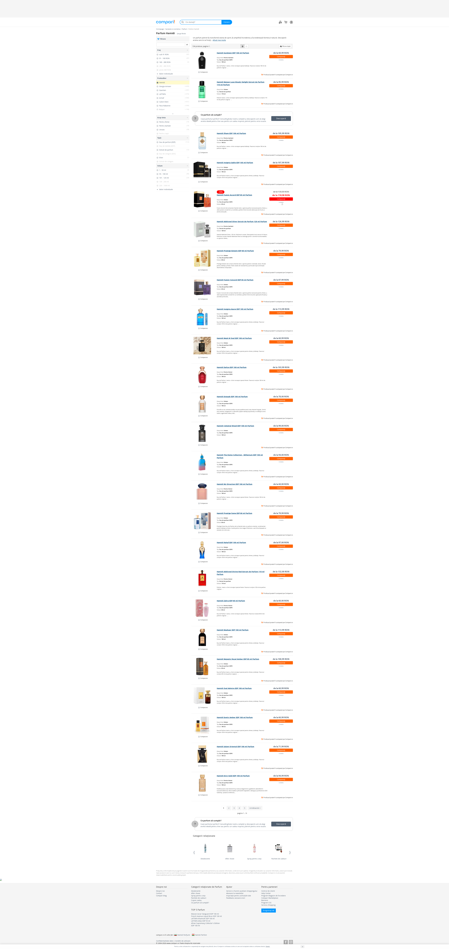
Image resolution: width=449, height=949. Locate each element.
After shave (229, 859)
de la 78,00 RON (281, 396)
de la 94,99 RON (281, 775)
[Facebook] (286, 941)
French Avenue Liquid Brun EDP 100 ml (206, 916)
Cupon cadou (196, 900)
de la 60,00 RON (281, 484)
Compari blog (161, 896)
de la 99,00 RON (281, 425)
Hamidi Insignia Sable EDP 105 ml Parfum (235, 162)
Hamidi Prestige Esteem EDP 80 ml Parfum (235, 251)
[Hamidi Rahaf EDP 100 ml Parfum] (204, 550)
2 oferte (281, 578)
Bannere (264, 900)
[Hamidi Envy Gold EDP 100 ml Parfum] (204, 783)
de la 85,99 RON (281, 82)
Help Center (266, 893)
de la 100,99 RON (281, 659)
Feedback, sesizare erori (235, 898)
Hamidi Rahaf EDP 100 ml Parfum (231, 542)
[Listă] (242, 46)
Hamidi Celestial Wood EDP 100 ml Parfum (235, 426)
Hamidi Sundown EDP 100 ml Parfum (233, 53)
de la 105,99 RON (281, 133)
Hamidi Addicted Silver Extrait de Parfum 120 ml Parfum (242, 221)
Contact (159, 893)
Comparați (281, 56)
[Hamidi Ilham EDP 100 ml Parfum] (204, 141)
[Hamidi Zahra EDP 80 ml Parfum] (204, 608)
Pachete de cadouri (278, 859)
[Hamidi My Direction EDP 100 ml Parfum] (204, 491)
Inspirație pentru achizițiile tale (238, 896)
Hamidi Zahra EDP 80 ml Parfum (231, 600)
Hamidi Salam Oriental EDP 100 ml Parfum (235, 746)
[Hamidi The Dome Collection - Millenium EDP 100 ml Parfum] (204, 462)
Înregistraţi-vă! (268, 910)
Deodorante (205, 859)
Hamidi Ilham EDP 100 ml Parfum (231, 133)
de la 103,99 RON (281, 367)
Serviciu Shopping (268, 905)
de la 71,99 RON (281, 746)
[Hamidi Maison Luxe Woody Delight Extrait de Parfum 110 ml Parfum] (204, 89)
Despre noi (160, 891)
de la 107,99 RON (281, 162)
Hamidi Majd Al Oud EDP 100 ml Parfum (234, 338)
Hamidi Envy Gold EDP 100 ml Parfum (233, 776)
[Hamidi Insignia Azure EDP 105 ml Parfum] (204, 316)
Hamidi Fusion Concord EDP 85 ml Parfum (235, 280)
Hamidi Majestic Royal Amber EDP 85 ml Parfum (238, 659)
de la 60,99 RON (281, 53)
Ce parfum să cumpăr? (211, 115)
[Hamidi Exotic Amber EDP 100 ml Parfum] (204, 725)
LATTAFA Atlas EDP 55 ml (200, 921)
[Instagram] (291, 941)
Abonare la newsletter (235, 893)
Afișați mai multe (219, 40)
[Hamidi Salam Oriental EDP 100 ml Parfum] (204, 754)
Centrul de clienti (268, 891)
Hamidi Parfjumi (183, 935)
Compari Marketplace (269, 898)
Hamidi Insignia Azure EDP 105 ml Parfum (235, 309)
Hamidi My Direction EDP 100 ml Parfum (234, 484)
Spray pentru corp (254, 859)
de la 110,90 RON (281, 195)
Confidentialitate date (164, 941)
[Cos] (285, 22)
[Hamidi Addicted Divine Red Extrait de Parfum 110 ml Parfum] (204, 579)
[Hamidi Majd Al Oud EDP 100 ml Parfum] (204, 345)
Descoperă (281, 118)
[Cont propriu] (291, 22)
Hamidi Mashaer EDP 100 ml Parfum (232, 630)
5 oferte (281, 228)
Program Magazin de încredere (273, 896)
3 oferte (281, 60)
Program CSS (266, 903)
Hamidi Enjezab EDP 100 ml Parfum (232, 396)
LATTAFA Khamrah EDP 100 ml (203, 918)
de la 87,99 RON (281, 280)
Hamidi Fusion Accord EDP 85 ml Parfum (234, 195)
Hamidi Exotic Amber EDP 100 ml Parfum (235, 717)
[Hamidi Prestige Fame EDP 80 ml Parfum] (204, 520)
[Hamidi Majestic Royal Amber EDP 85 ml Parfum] (204, 666)
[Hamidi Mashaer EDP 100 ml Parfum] (204, 637)
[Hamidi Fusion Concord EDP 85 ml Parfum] (204, 287)
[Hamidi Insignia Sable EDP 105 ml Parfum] (204, 170)
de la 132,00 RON (281, 571)
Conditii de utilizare (182, 941)
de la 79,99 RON (281, 250)
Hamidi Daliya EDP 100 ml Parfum (231, 367)
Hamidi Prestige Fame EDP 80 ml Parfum (234, 513)
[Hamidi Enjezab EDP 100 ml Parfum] (204, 404)
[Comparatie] (280, 22)
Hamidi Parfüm (201, 935)
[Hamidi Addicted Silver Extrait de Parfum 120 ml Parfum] (204, 229)
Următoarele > (255, 808)
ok (187, 44)
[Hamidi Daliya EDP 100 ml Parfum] (204, 375)
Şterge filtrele (181, 33)
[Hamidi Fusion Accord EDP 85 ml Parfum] (204, 199)
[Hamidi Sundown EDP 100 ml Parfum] (204, 60)
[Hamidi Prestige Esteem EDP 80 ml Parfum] (204, 258)
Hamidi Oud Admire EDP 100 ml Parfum (234, 688)
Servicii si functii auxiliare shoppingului (241, 891)
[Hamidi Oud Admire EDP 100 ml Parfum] (204, 696)
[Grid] (246, 46)
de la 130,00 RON (281, 191)
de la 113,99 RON (281, 309)
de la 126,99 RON (281, 221)
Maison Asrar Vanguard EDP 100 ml (205, 914)
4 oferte (281, 89)
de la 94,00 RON (281, 455)
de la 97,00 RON (281, 542)
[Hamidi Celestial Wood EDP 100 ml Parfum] (204, 433)
